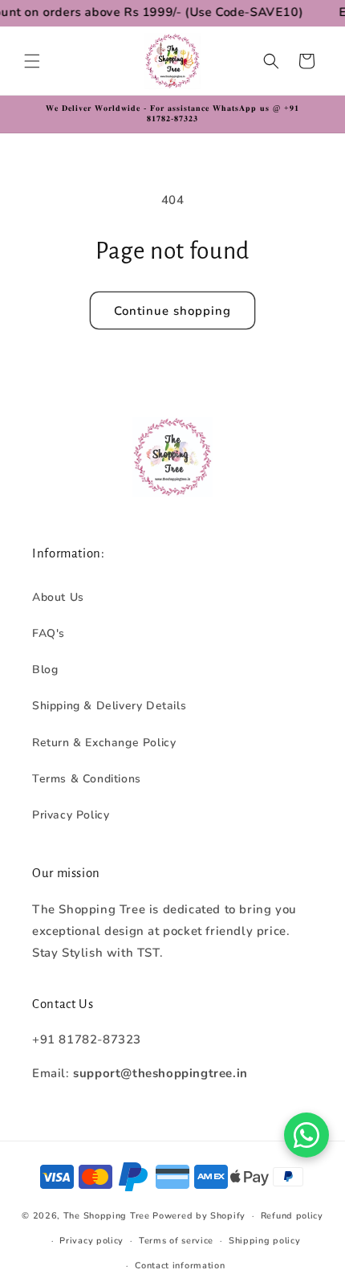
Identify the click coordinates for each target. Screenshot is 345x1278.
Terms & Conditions (86, 778)
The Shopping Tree (106, 1216)
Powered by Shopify (199, 1216)
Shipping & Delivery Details (109, 705)
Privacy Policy (70, 815)
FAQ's (48, 633)
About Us (58, 597)
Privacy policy (91, 1241)
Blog (45, 669)
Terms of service (176, 1241)
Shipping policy (265, 1241)
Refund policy (292, 1216)
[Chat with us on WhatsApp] (306, 1135)
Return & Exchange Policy (104, 742)
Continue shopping (172, 311)
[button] (32, 61)
